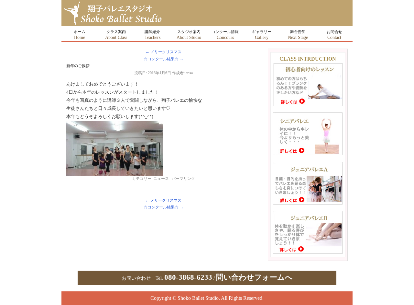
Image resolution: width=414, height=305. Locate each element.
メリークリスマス (163, 52)
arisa (189, 73)
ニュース (161, 178)
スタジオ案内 (189, 34)
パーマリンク (183, 178)
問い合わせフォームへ (254, 277)
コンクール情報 (225, 34)
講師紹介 (152, 34)
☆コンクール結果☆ (163, 59)
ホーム (79, 34)
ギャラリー (261, 34)
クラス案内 (116, 34)
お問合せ (334, 34)
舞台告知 (298, 34)
